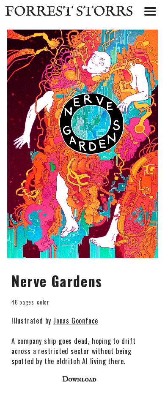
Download (79, 379)
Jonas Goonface (75, 321)
